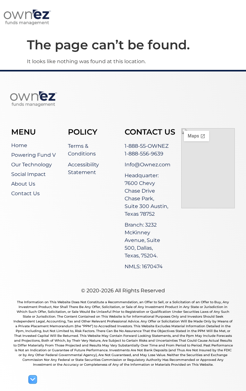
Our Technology (31, 165)
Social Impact (28, 174)
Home (19, 145)
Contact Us (25, 193)
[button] (188, 23)
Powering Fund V (33, 155)
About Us (23, 184)
